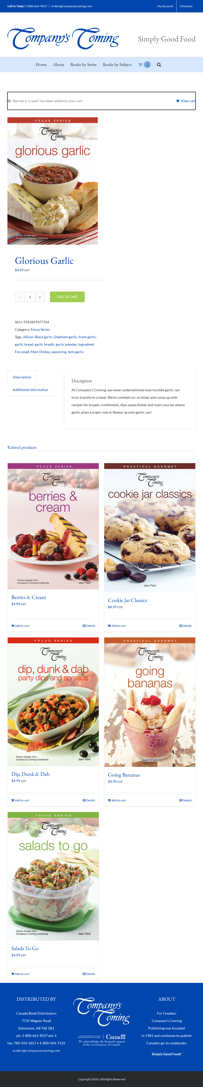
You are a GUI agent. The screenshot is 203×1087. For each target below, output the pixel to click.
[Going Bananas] (149, 702)
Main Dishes (40, 352)
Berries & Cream (28, 597)
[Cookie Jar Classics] (149, 527)
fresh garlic (87, 337)
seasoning (58, 352)
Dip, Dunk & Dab (30, 774)
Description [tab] (22, 377)
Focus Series (40, 329)
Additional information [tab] (30, 390)
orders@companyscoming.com (71, 6)
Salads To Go (25, 948)
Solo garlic (76, 352)
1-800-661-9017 (36, 6)
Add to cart (67, 297)
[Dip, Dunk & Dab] (53, 701)
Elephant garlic (65, 337)
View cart (188, 101)
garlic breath (44, 344)
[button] (159, 64)
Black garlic (44, 337)
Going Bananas (124, 774)
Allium (28, 337)
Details (90, 626)
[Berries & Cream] (53, 526)
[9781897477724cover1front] (52, 181)
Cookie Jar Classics (127, 600)
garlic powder (66, 344)
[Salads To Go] (53, 876)
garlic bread (24, 344)
